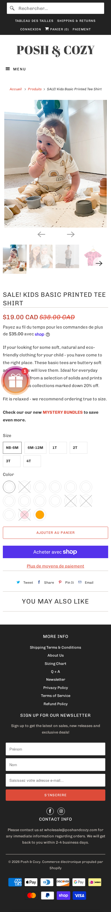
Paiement (82, 29)
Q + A (55, 671)
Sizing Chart (55, 663)
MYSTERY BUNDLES (63, 412)
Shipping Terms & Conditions (55, 647)
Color (8, 474)
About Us (56, 655)
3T (8, 461)
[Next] (70, 234)
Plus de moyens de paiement (55, 566)
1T (54, 448)
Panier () (59, 29)
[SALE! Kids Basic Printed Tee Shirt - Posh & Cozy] (55, 164)
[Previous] (40, 234)
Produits (35, 89)
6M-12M (35, 448)
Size (7, 435)
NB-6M (12, 448)
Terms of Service (55, 696)
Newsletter (55, 679)
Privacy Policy (55, 688)
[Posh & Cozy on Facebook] (50, 811)
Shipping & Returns (76, 21)
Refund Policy (56, 704)
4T (28, 461)
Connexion (30, 29)
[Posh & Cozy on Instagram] (61, 811)
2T (75, 448)
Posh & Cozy (30, 862)
